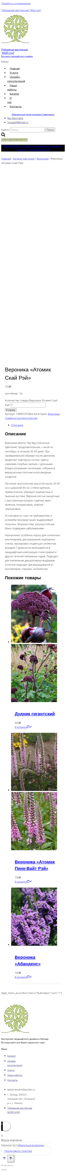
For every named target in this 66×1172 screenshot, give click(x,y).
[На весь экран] (5, 1165)
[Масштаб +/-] (2, 1165)
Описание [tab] (17, 425)
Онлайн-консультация (16, 79)
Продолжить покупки (18, 1151)
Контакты (16, 106)
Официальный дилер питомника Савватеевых (33, 114)
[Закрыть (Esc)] (11, 1165)
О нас (9, 100)
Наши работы (12, 87)
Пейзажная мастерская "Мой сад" (21, 10)
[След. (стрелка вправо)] (5, 1169)
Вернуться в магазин (31, 1145)
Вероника (54, 414)
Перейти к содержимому (16, 3)
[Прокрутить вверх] (4, 1158)
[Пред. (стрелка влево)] (2, 1169)
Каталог (14, 94)
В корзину (10, 410)
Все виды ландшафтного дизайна (17, 56)
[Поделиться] (8, 1165)
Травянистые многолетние (21, 418)
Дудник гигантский (35, 713)
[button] (5, 62)
